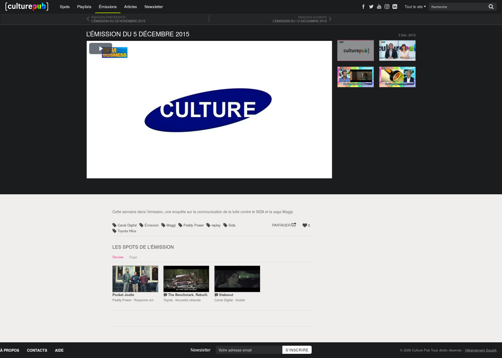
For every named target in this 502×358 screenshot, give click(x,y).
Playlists (84, 6)
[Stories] (356, 76)
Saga (133, 256)
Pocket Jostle (123, 294)
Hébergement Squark (481, 350)
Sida (232, 225)
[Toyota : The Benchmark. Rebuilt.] (186, 279)
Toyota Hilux (127, 230)
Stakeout (226, 294)
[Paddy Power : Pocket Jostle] (135, 279)
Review (117, 256)
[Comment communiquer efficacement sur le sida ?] (356, 50)
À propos (9, 350)
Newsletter (154, 6)
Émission (152, 225)
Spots (65, 6)
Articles (130, 6)
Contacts (37, 350)
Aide (59, 350)
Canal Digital (127, 225)
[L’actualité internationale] (397, 50)
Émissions (108, 6)
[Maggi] (397, 76)
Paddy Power (194, 225)
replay (216, 225)
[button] (284, 225)
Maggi (171, 225)
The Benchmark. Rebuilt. (188, 294)
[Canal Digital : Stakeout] (237, 279)
